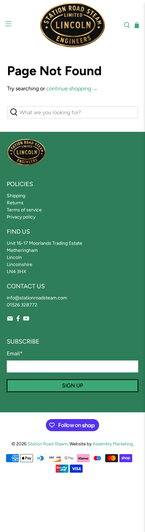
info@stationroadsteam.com (37, 298)
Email (15, 353)
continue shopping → (72, 88)
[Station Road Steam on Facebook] (18, 320)
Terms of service (24, 210)
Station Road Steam (47, 443)
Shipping (16, 196)
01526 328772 (22, 305)
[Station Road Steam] (72, 25)
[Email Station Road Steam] (10, 320)
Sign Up (72, 385)
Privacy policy (21, 217)
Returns (15, 203)
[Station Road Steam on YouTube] (26, 320)
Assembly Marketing (113, 443)
